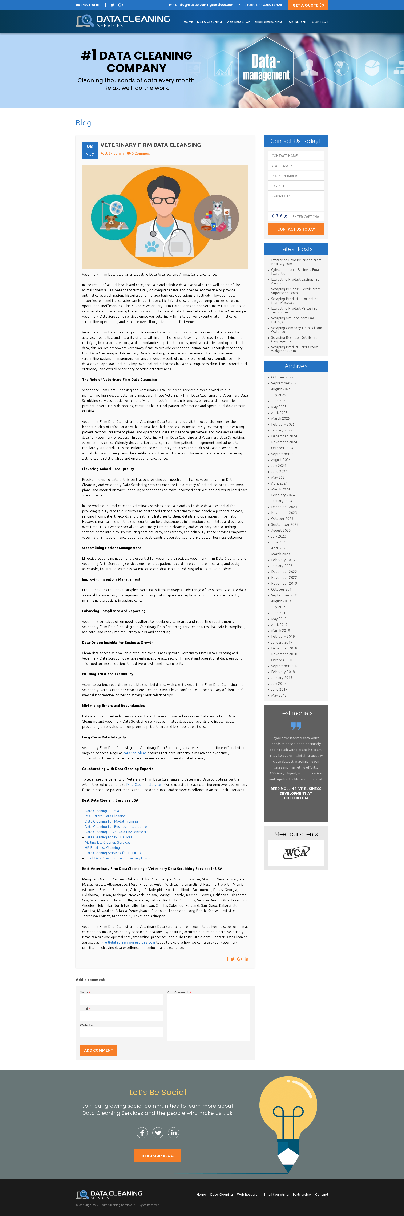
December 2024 (284, 436)
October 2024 (282, 448)
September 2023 (285, 524)
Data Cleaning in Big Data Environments (116, 832)
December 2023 (284, 507)
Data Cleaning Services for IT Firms (113, 853)
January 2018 (281, 678)
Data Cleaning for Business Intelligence (116, 826)
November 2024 (284, 442)
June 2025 (279, 401)
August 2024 (281, 460)
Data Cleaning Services (144, 784)
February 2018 (283, 672)
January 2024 (281, 501)
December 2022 (284, 571)
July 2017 (278, 683)
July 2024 (278, 465)
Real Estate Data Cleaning (105, 816)
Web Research (239, 21)
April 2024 (279, 483)
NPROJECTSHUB (269, 5)
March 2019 (280, 630)
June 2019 (279, 613)
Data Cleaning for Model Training (111, 821)
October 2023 (282, 518)
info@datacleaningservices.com (206, 5)
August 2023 (281, 530)
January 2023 (281, 566)
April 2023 (279, 548)
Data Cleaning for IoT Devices (108, 837)
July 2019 (278, 607)
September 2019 (285, 595)
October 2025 (282, 377)
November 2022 (284, 577)
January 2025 (281, 430)
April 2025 (279, 412)
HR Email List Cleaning (102, 848)
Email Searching (268, 21)
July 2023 (278, 536)
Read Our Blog (158, 1155)
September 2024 (285, 454)
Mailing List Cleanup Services (107, 842)
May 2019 (279, 619)
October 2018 (282, 660)
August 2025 (281, 389)
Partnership (297, 21)
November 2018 (284, 654)
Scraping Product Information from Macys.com (294, 300)
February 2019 (283, 636)
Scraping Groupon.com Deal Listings (293, 320)
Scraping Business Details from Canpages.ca (296, 339)
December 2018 (284, 648)
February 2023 (283, 560)
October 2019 (282, 589)
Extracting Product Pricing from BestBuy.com (296, 262)
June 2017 (279, 689)
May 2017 (279, 695)
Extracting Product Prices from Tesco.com (295, 310)
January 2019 (281, 642)
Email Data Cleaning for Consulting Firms (117, 858)
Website (86, 1025)
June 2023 (279, 542)
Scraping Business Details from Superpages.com (296, 291)
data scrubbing (135, 753)
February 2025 (283, 424)
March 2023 (280, 554)
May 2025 (279, 407)
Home (188, 21)
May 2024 (279, 477)
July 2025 (278, 395)
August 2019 (281, 601)
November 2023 (284, 513)
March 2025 (280, 418)
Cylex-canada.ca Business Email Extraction (295, 271)
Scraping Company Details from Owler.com (296, 329)
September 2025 (285, 383)
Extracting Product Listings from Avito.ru (297, 281)
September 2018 (285, 666)
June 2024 (279, 471)
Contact (320, 21)
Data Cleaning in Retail (103, 811)
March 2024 (280, 489)
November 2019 (284, 583)
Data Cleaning (209, 21)
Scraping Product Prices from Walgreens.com (294, 349)
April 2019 (279, 625)
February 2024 (283, 495)
